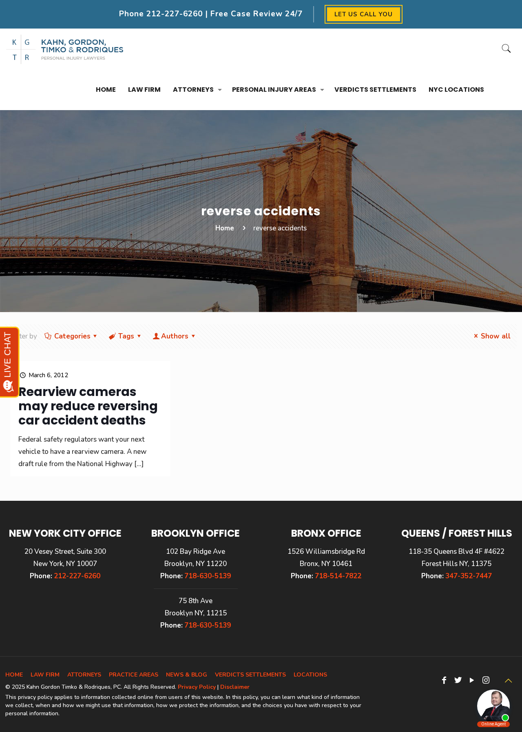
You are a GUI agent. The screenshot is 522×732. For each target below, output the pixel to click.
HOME (14, 675)
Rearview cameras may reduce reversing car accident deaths (88, 406)
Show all (496, 336)
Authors (174, 336)
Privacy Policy (197, 687)
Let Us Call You (363, 14)
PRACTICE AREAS (133, 675)
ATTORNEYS (84, 675)
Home (224, 228)
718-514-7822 (338, 576)
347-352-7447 (468, 576)
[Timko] (64, 49)
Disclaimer (235, 687)
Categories (72, 336)
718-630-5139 (207, 576)
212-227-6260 (174, 14)
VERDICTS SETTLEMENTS (250, 675)
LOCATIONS (310, 675)
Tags (126, 336)
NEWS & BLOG (186, 675)
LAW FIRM (45, 675)
